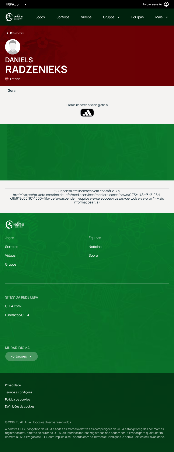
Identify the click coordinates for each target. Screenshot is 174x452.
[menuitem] (41, 17)
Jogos (9, 237)
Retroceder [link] (17, 33)
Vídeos (10, 255)
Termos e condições (18, 392)
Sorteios (11, 246)
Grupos (10, 264)
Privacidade (13, 385)
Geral (12, 91)
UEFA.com (13, 306)
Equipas (95, 237)
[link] (40, 17)
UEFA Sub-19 (14, 17)
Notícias (95, 246)
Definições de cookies (19, 406)
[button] (111, 17)
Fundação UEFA (17, 315)
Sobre (93, 255)
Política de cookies (17, 399)
